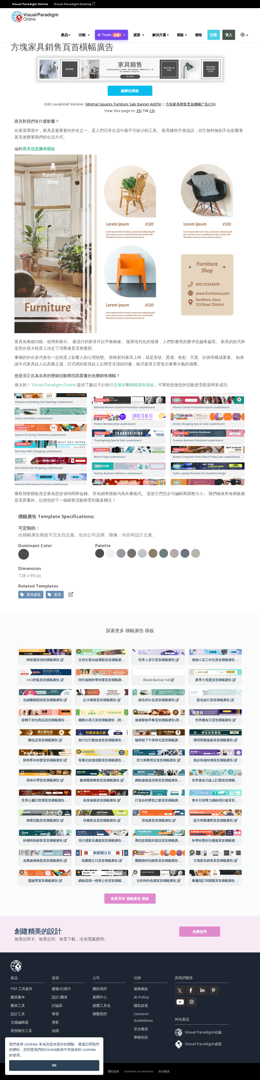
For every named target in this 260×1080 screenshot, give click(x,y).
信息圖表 (117, 385)
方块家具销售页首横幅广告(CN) (191, 104)
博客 (55, 1022)
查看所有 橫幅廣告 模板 (130, 898)
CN (152, 110)
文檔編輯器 (19, 1022)
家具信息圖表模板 (39, 148)
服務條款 (141, 988)
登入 (228, 34)
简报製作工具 (21, 1030)
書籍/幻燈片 (61, 988)
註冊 (213, 34)
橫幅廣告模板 (142, 385)
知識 (55, 1030)
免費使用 (199, 931)
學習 (55, 1013)
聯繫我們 (100, 1013)
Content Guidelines (138, 1071)
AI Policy (141, 997)
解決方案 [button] (159, 34)
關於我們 (100, 988)
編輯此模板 (130, 90)
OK (54, 1065)
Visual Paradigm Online (54, 385)
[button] (84, 35)
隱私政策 (141, 1005)
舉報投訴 (141, 1037)
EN (139, 110)
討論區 (57, 1005)
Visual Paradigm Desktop (73, 4)
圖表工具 (18, 1005)
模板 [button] (180, 34)
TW (145, 110)
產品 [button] (64, 34)
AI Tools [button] (109, 34)
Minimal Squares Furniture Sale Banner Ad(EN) (123, 104)
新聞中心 (100, 997)
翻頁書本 (18, 997)
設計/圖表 (60, 997)
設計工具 (18, 1013)
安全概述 (141, 1028)
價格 (198, 34)
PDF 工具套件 (21, 988)
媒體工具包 (101, 1005)
